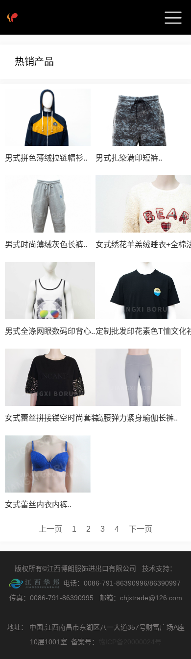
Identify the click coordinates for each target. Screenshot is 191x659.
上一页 (50, 529)
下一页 (140, 529)
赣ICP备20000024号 (130, 642)
